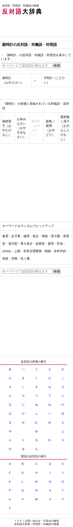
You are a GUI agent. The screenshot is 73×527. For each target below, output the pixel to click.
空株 (14, 258)
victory (6, 251)
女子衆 (15, 236)
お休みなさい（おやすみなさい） (21, 127)
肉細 (48, 251)
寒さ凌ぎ (26, 243)
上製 (17, 251)
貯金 (60, 243)
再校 (45, 236)
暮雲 (5, 236)
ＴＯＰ (18, 520)
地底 (5, 258)
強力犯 (12, 243)
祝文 (36, 236)
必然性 (40, 243)
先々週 (25, 258)
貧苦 (51, 243)
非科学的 (60, 251)
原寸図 (55, 236)
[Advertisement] (32, 27)
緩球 (27, 236)
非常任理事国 (32, 251)
